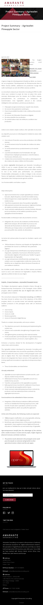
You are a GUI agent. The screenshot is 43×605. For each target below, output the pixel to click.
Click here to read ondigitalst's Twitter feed (16, 529)
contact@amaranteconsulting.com (18, 571)
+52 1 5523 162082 (14, 588)
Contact (21, 603)
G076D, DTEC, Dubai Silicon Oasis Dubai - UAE (8, 562)
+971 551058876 (19, 568)
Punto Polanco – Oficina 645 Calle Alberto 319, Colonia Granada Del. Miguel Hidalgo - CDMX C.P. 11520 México (13, 581)
